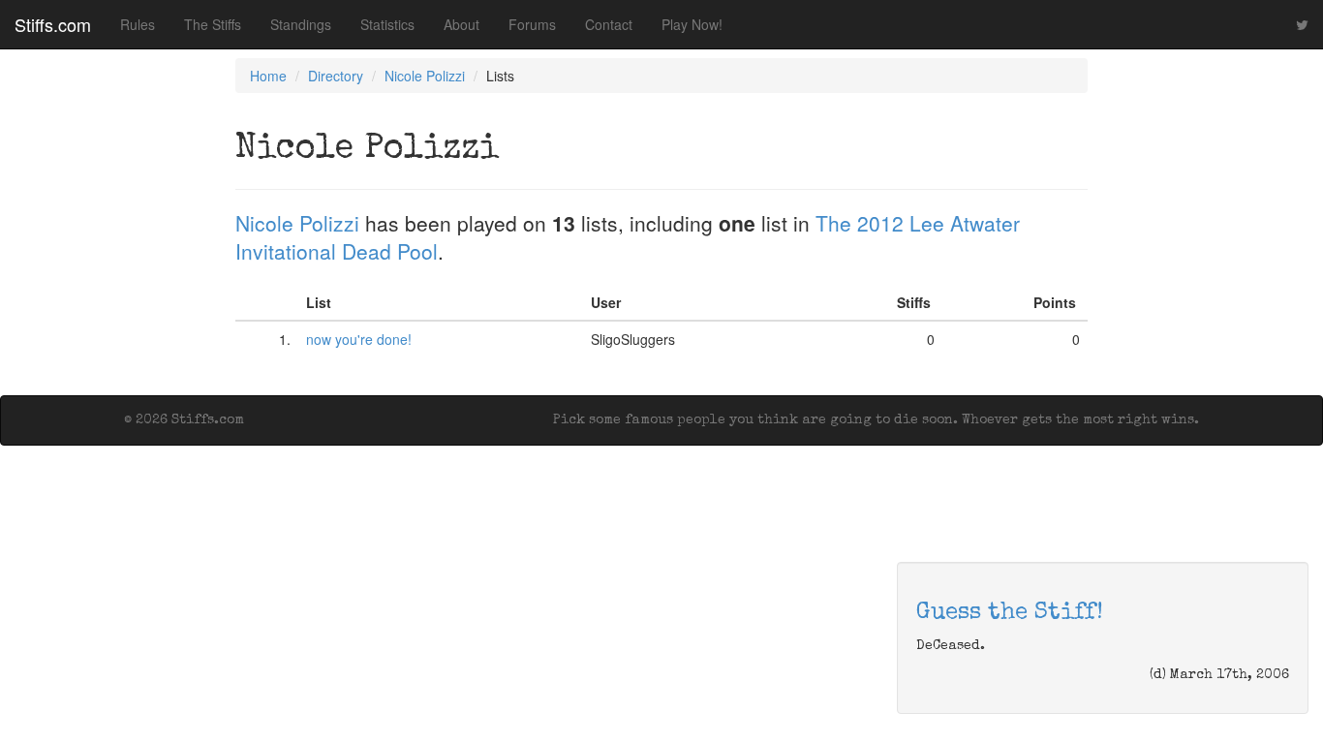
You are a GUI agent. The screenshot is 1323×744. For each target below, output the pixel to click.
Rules (137, 24)
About (461, 24)
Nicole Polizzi (425, 75)
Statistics (387, 24)
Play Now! (692, 24)
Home (268, 75)
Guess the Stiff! (1009, 613)
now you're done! (359, 339)
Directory (335, 75)
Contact (608, 24)
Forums (532, 24)
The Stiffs (212, 24)
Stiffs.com (53, 24)
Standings (300, 24)
